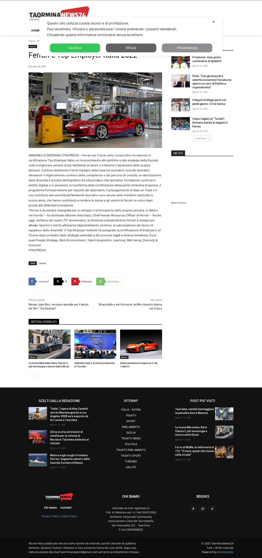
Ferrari (42, 263)
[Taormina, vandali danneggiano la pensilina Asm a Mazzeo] (224, 413)
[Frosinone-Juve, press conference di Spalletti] (180, 62)
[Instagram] (202, 509)
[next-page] (37, 375)
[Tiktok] (212, 509)
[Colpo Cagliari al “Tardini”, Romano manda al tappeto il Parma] (180, 123)
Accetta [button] (75, 48)
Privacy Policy (50, 516)
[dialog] (131, 36)
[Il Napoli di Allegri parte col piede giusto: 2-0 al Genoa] (180, 104)
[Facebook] (193, 509)
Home (32, 41)
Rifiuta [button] (131, 48)
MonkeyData (225, 552)
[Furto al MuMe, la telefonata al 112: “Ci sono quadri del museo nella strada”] (224, 452)
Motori (33, 46)
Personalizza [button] (187, 48)
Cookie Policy (68, 516)
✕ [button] (213, 22)
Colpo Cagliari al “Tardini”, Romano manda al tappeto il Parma (210, 122)
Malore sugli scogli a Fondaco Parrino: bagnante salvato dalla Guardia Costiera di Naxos (70, 459)
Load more (201, 138)
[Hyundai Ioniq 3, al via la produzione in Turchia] (95, 344)
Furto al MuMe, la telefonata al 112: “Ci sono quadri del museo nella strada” (194, 451)
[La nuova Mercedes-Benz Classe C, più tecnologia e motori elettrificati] (50, 344)
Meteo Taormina (178, 203)
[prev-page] (31, 375)
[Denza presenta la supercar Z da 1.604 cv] (141, 344)
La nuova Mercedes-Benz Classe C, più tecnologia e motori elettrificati (191, 431)
